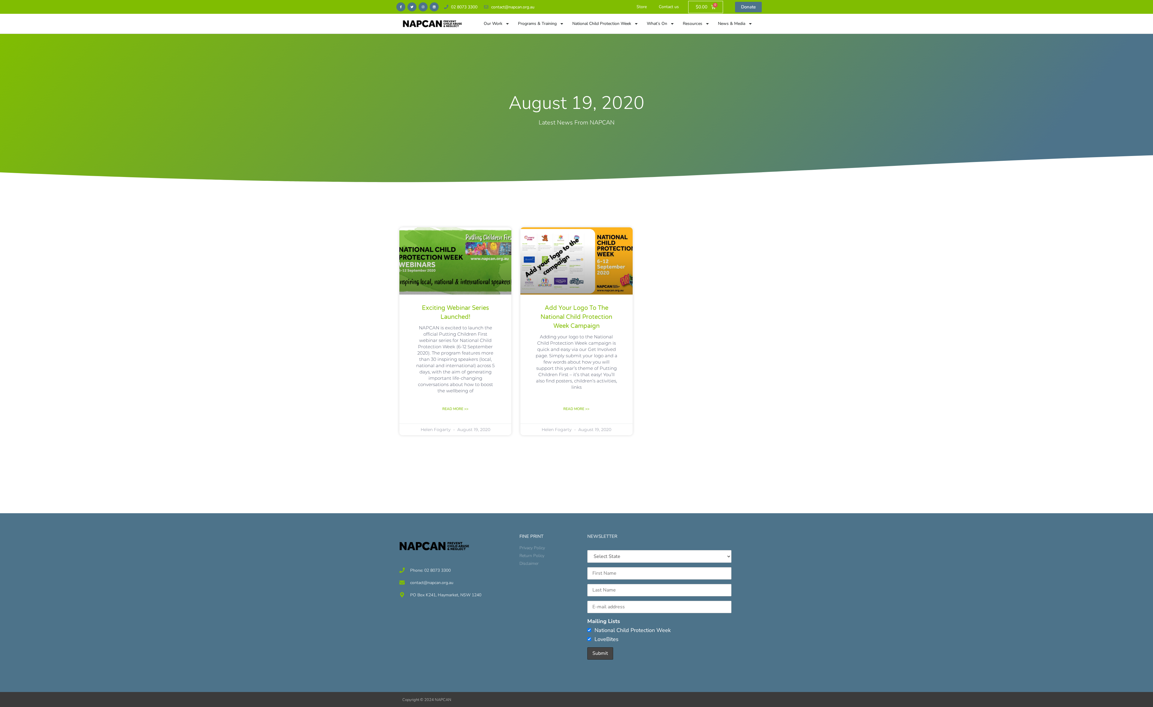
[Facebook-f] (400, 6)
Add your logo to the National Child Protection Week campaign (576, 317)
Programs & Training (537, 23)
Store (642, 7)
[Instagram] (423, 6)
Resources (692, 23)
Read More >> (455, 408)
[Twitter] (411, 6)
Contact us (669, 7)
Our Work (493, 23)
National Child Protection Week (601, 23)
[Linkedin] (434, 6)
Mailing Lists (603, 621)
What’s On (657, 23)
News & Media (731, 23)
